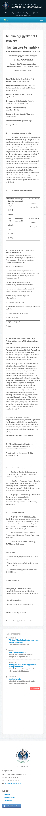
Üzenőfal (7, 794)
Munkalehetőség (15, 679)
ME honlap (8, 13)
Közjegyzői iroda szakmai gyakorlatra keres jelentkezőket (22, 665)
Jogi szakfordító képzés (17, 652)
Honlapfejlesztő (9, 797)
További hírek (35, 689)
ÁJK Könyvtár (21, 13)
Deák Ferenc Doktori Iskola (23, 15)
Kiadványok (37, 13)
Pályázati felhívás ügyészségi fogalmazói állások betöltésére (24, 641)
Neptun (14, 13)
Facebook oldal (13, 806)
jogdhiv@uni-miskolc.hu (13, 783)
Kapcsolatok (29, 13)
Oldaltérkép (8, 800)
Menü (6, 20)
